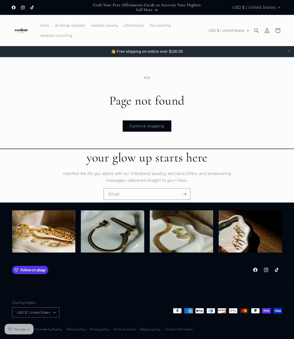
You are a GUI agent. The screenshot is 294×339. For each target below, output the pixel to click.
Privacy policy (99, 329)
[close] (289, 51)
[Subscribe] (185, 194)
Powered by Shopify (48, 329)
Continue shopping (147, 126)
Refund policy (75, 329)
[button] (256, 30)
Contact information (179, 329)
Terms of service (124, 329)
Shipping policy (150, 329)
